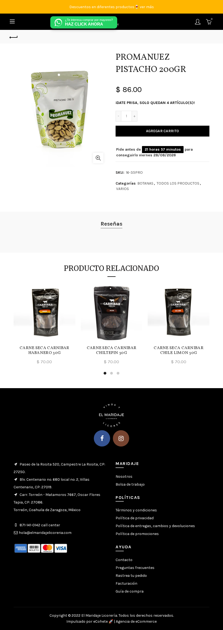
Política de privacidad (135, 518)
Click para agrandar (98, 158)
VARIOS (122, 188)
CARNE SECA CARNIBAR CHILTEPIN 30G (112, 351)
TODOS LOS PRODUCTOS (178, 183)
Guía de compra (130, 591)
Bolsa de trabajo (130, 484)
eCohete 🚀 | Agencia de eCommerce (125, 621)
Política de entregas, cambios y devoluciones (155, 526)
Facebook (102, 438)
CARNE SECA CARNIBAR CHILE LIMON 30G (178, 351)
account (198, 22)
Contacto (124, 560)
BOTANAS (145, 183)
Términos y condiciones (136, 510)
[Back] (14, 36)
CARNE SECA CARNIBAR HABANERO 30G (44, 351)
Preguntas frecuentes (135, 567)
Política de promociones (137, 533)
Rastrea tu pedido (131, 575)
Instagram (121, 438)
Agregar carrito (162, 131)
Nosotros (124, 476)
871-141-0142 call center (40, 525)
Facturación (126, 583)
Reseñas (111, 224)
